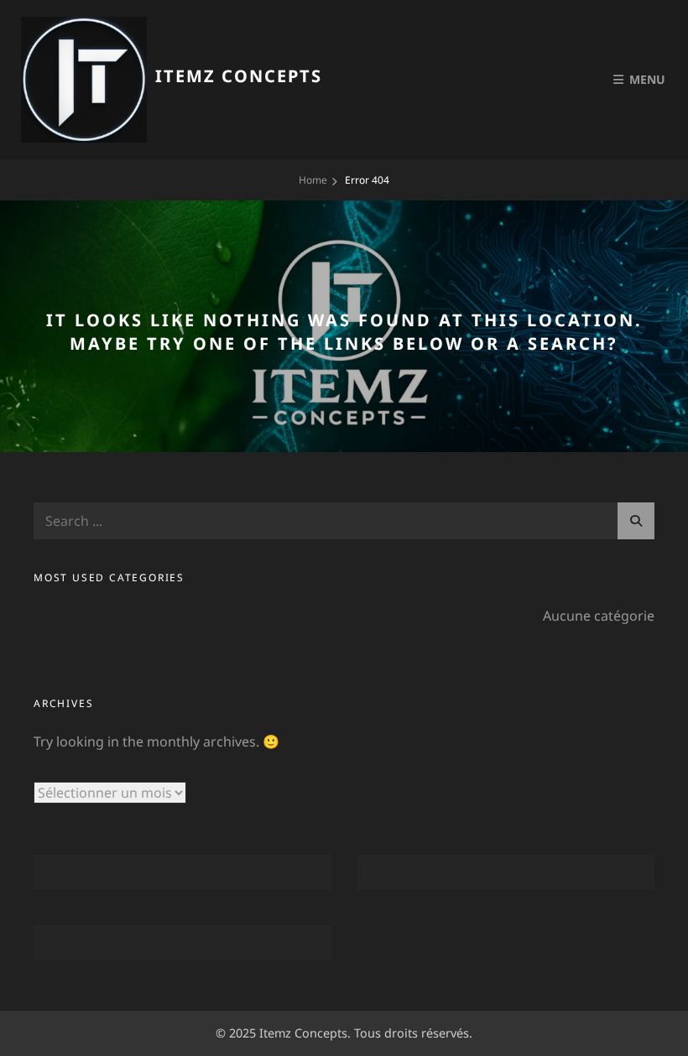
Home (313, 180)
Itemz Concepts (238, 76)
